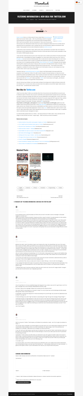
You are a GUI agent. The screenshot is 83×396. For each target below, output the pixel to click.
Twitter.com (30, 89)
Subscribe (57, 10)
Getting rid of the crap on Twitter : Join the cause (30, 135)
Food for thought (22, 139)
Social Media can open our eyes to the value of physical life (32, 130)
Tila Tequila (50, 62)
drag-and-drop (42, 104)
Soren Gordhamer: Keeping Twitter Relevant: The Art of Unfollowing (34, 141)
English (20, 187)
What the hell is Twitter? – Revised (26, 128)
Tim (46, 31)
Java (45, 107)
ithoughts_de (20, 59)
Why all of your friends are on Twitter (27, 126)
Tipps (42, 29)
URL (42, 101)
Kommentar (19, 358)
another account (48, 47)
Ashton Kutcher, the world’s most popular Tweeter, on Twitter (33, 122)
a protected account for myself (32, 71)
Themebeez (69, 394)
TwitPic (41, 78)
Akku (17, 239)
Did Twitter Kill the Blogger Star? (26, 133)
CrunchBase (59, 41)
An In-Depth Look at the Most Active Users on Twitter (31, 124)
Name (17, 370)
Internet (28, 187)
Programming (52, 187)
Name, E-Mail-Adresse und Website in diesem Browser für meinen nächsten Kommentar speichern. (39, 376)
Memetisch (41, 3)
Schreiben (34, 10)
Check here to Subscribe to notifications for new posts (28, 379)
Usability (21, 190)
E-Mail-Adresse (46, 370)
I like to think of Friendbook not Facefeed (28, 143)
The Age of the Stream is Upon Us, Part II (28, 137)
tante (17, 210)
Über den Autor (49, 10)
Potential (43, 187)
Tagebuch (41, 10)
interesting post (48, 37)
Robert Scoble (20, 37)
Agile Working (26, 10)
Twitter (60, 187)
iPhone (27, 78)
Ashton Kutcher (42, 62)
